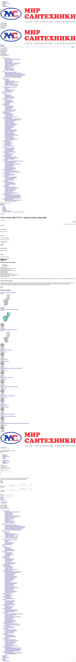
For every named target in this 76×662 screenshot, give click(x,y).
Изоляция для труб (7, 140)
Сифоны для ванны (9, 535)
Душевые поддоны (9, 114)
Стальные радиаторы (9, 178)
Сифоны (7, 531)
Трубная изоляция (9, 142)
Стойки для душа (9, 190)
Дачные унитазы (8, 107)
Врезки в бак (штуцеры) (10, 120)
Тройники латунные (9, 135)
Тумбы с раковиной (9, 153)
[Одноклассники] (4, 259)
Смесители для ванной (10, 186)
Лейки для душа (8, 60)
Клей (6, 88)
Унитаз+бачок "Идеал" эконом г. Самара (8, 292)
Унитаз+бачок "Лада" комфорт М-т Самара (8, 329)
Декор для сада (8, 108)
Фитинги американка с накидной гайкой (13, 118)
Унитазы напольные (6, 210)
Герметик (7, 87)
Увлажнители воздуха (7, 91)
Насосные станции (9, 162)
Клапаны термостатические (10, 124)
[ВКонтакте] (1, 259)
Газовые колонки (7, 111)
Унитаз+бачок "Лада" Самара (6, 349)
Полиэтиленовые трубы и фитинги (12, 197)
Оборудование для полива (10, 109)
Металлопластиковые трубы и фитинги (13, 195)
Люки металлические (9, 148)
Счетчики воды (6, 172)
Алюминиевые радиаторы (10, 176)
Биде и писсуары (9, 181)
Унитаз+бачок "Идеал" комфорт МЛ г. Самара (9, 386)
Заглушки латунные (9, 122)
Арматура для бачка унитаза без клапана (13, 73)
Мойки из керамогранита (10, 156)
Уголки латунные (9, 136)
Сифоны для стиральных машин (11, 537)
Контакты (4, 2)
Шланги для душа (9, 61)
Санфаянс (5, 180)
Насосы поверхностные (10, 168)
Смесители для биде (9, 191)
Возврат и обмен (6, 6)
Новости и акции (6, 3)
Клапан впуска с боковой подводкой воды (13, 76)
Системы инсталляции (10, 182)
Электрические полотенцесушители (12, 171)
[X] (2, 259)
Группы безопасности (9, 121)
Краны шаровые (8, 127)
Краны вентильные (9, 126)
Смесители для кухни (10, 188)
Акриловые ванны (9, 101)
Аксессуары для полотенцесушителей (12, 59)
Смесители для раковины (10, 189)
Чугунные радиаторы (9, 179)
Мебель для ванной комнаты (9, 151)
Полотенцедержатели (9, 68)
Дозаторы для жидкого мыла (11, 64)
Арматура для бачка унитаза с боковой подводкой (15, 74)
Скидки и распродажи (4, 55)
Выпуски (7, 532)
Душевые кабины (7, 112)
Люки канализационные (10, 147)
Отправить (2, 486)
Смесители (6, 185)
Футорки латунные (9, 139)
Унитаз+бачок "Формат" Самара (6, 377)
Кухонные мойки (7, 155)
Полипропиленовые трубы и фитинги (13, 196)
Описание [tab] (5, 264)
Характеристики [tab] (6, 265)
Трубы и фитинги (7, 193)
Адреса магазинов (6, 462)
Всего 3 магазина (3, 51)
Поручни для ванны (9, 69)
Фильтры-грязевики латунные (11, 138)
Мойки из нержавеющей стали (11, 157)
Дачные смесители (9, 105)
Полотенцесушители (7, 169)
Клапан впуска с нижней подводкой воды (13, 77)
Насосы (5, 159)
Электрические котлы (10, 145)
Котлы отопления (7, 143)
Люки (4, 146)
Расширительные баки (10, 97)
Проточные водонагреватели (11, 200)
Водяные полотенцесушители (11, 170)
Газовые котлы (8, 144)
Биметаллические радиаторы (11, 177)
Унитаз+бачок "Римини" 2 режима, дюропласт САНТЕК (11, 368)
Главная (4, 206)
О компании (5, 1)
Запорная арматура (7, 117)
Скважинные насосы (9, 165)
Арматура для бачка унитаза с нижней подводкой (15, 75)
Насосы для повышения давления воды (13, 163)
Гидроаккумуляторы (9, 96)
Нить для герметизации (10, 89)
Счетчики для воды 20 (9, 174)
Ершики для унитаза (9, 65)
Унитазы (7, 184)
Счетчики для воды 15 (9, 173)
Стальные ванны (9, 99)
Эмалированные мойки (10, 158)
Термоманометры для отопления (11, 134)
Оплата (4, 4)
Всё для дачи (6, 104)
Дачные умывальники (10, 106)
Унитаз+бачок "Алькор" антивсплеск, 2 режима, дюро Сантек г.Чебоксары (14, 423)
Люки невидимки (9, 149)
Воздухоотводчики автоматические (12, 119)
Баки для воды (8, 95)
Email (1, 496)
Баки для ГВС (8, 94)
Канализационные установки (11, 161)
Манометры (8, 128)
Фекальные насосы (9, 166)
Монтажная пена (8, 90)
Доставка (4, 5)
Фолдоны (7, 102)
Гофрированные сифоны (10, 533)
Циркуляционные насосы (10, 167)
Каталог (4, 207)
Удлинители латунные (10, 137)
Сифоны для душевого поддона (11, 536)
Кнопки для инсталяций (10, 70)
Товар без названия (4, 404)
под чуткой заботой (1, 481)
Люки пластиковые (9, 150)
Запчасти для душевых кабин (11, 116)
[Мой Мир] (5, 259)
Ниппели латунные (9, 131)
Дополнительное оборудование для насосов (14, 160)
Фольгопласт (8, 141)
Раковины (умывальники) (10, 183)
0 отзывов (2, 307)
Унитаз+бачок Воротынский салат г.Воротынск (9, 309)
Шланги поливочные (9, 110)
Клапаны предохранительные (11, 123)
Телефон (2, 495)
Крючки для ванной (9, 66)
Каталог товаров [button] (3, 54)
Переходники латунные (10, 133)
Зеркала (7, 152)
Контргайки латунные (9, 125)
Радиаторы (6, 175)
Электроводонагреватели (8, 198)
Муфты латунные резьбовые (11, 129)
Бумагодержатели (9, 62)
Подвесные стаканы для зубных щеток (13, 63)
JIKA (75, 221)
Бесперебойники (6, 103)
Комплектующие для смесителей (11, 187)
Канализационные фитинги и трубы (12, 194)
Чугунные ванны (8, 100)
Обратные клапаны (9, 132)
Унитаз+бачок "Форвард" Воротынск (7, 395)
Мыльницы (7, 67)
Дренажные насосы (9, 164)
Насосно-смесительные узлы (11, 130)
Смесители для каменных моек (11, 192)
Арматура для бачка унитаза (10, 72)
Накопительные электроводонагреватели (13, 199)
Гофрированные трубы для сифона (12, 534)
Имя (1, 494)
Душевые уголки (8, 115)
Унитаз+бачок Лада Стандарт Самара (7, 414)
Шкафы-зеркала (8, 154)
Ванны (5, 98)
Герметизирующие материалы (11, 86)
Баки (5, 93)
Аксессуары (7, 58)
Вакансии (4, 461)
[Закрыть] (0, 483)
